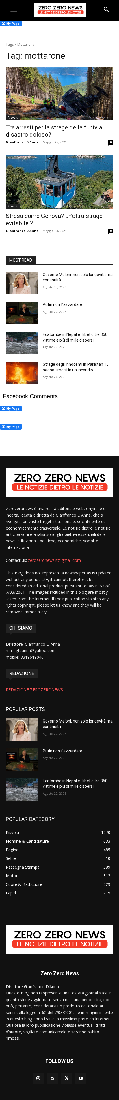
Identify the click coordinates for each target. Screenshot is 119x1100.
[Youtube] (80, 1078)
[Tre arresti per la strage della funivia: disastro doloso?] (59, 93)
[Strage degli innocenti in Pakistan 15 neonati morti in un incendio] (22, 373)
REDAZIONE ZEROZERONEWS (34, 689)
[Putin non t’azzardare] (22, 313)
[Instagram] (38, 1078)
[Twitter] (66, 1078)
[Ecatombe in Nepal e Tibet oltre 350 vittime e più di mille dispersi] (22, 343)
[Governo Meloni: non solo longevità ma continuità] (22, 283)
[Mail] (52, 1078)
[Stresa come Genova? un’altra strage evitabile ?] (59, 182)
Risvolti (13, 118)
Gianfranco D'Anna (22, 142)
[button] (106, 10)
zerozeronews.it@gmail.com (54, 560)
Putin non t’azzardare (62, 304)
